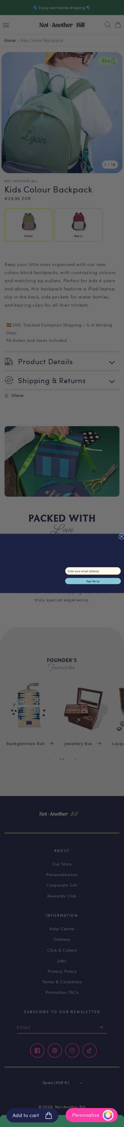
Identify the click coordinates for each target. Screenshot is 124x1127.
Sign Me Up (93, 581)
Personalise (86, 1115)
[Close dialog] (121, 536)
